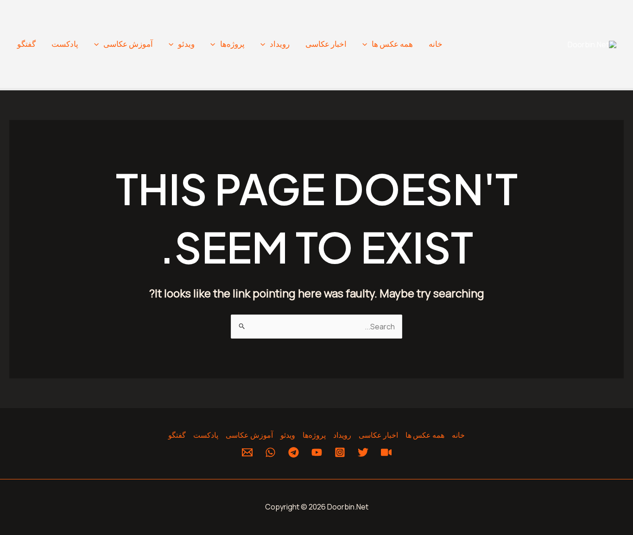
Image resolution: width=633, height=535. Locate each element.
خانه (436, 43)
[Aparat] (386, 452)
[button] (367, 44)
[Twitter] (363, 452)
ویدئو (186, 43)
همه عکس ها (392, 43)
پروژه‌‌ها (232, 43)
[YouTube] (316, 452)
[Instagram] (340, 452)
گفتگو (26, 43)
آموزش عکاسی (128, 43)
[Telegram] (293, 452)
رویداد (280, 43)
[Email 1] (247, 452)
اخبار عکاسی (326, 43)
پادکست (64, 43)
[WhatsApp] (270, 452)
